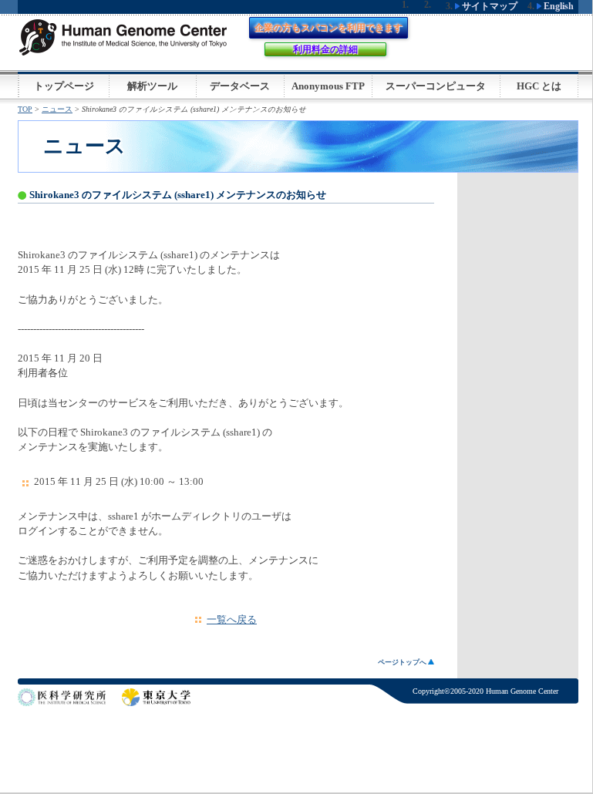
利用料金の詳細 (325, 49)
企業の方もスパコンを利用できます (328, 27)
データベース (240, 86)
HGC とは (539, 86)
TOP (25, 109)
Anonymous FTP (328, 86)
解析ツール (152, 86)
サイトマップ (488, 6)
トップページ (64, 86)
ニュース (57, 109)
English (557, 6)
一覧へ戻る (232, 619)
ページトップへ (403, 662)
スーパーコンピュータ (436, 86)
